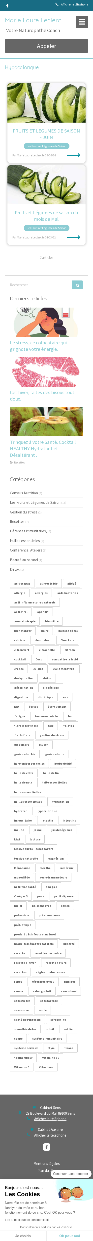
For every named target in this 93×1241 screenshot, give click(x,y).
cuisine (38, 669)
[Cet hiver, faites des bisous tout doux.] (46, 372)
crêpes (19, 669)
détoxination (23, 687)
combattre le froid (65, 659)
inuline (19, 830)
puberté (69, 944)
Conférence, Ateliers (26, 550)
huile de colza (23, 773)
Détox (15, 569)
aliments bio (49, 583)
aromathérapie (24, 621)
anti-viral (21, 612)
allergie (19, 593)
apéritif (43, 612)
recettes (20, 972)
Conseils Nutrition (24, 493)
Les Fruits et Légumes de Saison (35, 502)
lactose (35, 839)
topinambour (23, 1057)
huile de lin (51, 773)
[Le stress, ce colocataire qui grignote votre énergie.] (46, 322)
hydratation (60, 801)
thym (51, 1048)
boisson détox (68, 631)
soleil (50, 1029)
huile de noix (23, 782)
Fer (69, 716)
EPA (16, 706)
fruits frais (22, 735)
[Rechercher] (77, 284)
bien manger (22, 631)
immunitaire (23, 820)
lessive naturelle (26, 858)
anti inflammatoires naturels (35, 602)
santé (42, 1010)
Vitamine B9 (50, 1057)
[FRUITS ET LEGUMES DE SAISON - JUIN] (46, 103)
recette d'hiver (25, 963)
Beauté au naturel (24, 559)
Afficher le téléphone (74, 4)
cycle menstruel (64, 669)
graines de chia (24, 754)
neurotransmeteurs (53, 877)
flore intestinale (26, 726)
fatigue (19, 716)
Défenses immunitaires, (28, 531)
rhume (18, 991)
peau (40, 896)
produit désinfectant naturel (35, 934)
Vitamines (46, 1067)
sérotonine (58, 1019)
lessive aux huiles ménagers (33, 849)
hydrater (20, 811)
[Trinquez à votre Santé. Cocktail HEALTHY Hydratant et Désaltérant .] (46, 421)
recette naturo (55, 963)
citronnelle (47, 650)
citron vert (21, 650)
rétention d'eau (43, 981)
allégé (71, 583)
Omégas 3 (21, 896)
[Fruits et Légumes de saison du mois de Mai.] (46, 185)
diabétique (51, 687)
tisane (68, 1048)
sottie (68, 1029)
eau (65, 697)
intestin (47, 820)
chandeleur (43, 640)
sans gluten (22, 1001)
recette (19, 953)
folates (68, 726)
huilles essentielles (28, 801)
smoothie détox (25, 1029)
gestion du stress (52, 735)
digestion (21, 697)
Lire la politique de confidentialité (27, 1220)
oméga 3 (51, 887)
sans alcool (69, 991)
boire (45, 631)
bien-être (52, 621)
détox (47, 678)
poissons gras (41, 906)
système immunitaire (47, 1038)
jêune (38, 830)
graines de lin (54, 754)
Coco (38, 659)
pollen (65, 906)
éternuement (57, 706)
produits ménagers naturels (34, 944)
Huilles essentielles (25, 540)
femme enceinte (46, 716)
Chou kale (67, 640)
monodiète (22, 877)
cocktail (20, 659)
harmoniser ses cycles (29, 763)
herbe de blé (63, 763)
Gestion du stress (23, 512)
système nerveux (26, 1048)
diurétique (45, 697)
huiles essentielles (27, 792)
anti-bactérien (67, 593)
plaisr (18, 906)
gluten (43, 744)
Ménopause (22, 868)
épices (33, 706)
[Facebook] (7, 6)
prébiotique (22, 925)
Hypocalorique (46, 811)
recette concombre (48, 953)
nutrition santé (25, 887)
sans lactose (49, 1001)
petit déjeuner (64, 896)
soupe (18, 1038)
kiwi (17, 839)
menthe (45, 868)
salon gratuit (42, 991)
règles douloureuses (50, 972)
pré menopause (49, 915)
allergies (41, 593)
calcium (19, 640)
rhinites (69, 981)
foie (51, 726)
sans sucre (21, 1010)
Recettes (17, 521)
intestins (69, 820)
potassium (21, 915)
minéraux (66, 868)
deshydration (23, 678)
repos (18, 981)
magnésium (56, 858)
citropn (69, 650)
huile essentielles (54, 782)
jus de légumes (61, 830)
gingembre (21, 744)
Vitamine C (21, 1067)
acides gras (22, 583)
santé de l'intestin (27, 1019)
